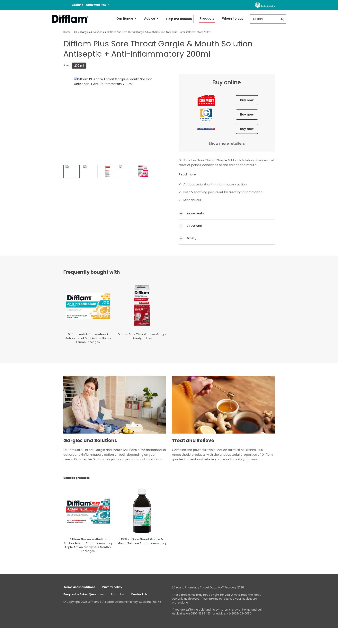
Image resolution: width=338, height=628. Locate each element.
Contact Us (139, 594)
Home (66, 32)
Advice (150, 18)
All (75, 32)
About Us (117, 594)
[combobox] (268, 19)
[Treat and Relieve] (223, 406)
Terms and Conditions (79, 587)
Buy (247, 100)
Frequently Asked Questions (83, 594)
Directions (194, 226)
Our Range (125, 18)
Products (207, 18)
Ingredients (195, 213)
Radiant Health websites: (89, 5)
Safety (191, 238)
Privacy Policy (112, 587)
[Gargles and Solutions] (114, 406)
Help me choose (179, 19)
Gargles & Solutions (92, 32)
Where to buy (233, 18)
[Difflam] (70, 19)
